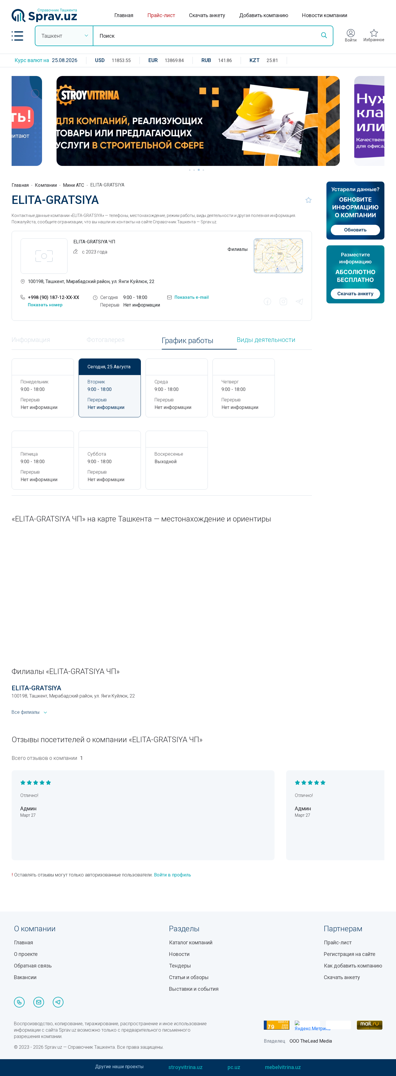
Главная (123, 15)
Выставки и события (194, 989)
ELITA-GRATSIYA (36, 688)
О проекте (26, 954)
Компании (46, 185)
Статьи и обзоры (189, 977)
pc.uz (234, 1067)
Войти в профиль (172, 875)
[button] (17, 36)
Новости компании (324, 15)
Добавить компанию (263, 15)
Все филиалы (25, 712)
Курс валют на (31, 60)
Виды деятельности (266, 339)
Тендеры (180, 966)
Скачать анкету (207, 15)
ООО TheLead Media (311, 1041)
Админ (28, 808)
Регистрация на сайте (349, 954)
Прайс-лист (161, 15)
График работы (187, 340)
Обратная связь (33, 966)
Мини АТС (73, 185)
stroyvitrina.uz (185, 1067)
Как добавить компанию (353, 966)
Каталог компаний (190, 942)
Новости (179, 954)
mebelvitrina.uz (283, 1067)
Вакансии (25, 977)
